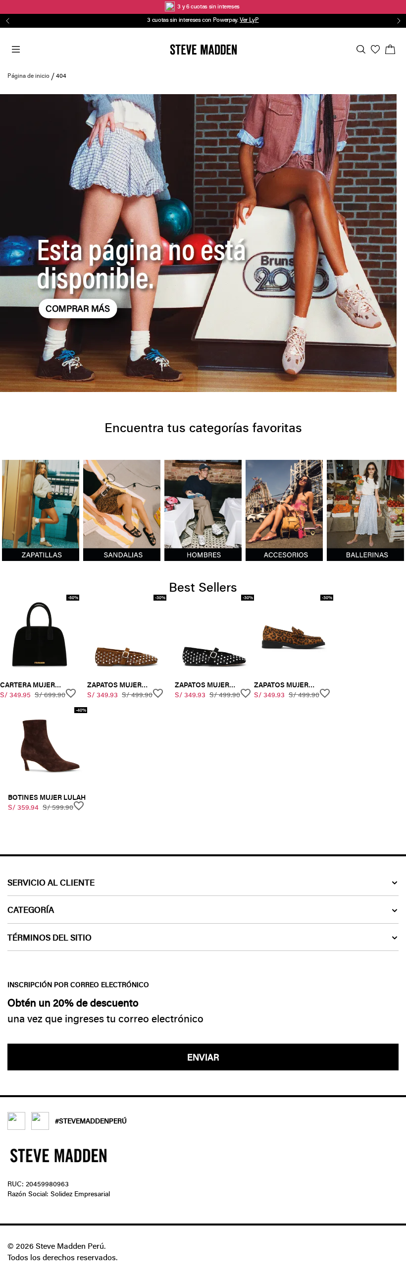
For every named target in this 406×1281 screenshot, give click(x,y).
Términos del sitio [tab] (49, 937)
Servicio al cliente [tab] (51, 882)
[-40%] (47, 783)
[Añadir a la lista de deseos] (72, 693)
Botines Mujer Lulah (47, 797)
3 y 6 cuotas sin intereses (209, 6)
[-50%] (39, 671)
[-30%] (126, 671)
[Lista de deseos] (375, 49)
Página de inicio (28, 75)
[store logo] (203, 50)
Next (397, 21)
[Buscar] (360, 49)
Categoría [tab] (30, 909)
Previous (6, 21)
